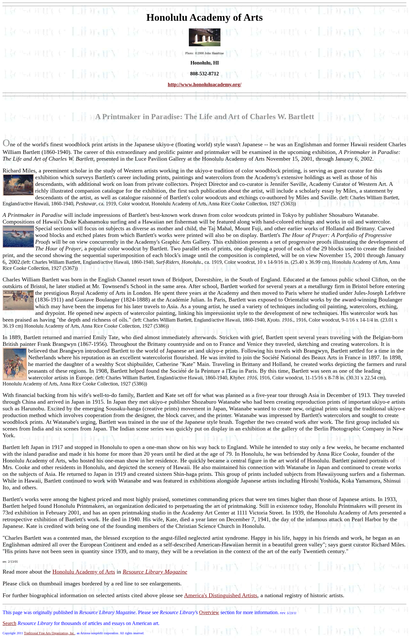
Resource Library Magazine (155, 571)
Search (9, 623)
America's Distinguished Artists (220, 595)
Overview (209, 612)
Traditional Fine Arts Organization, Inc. (49, 633)
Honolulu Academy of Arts (83, 571)
